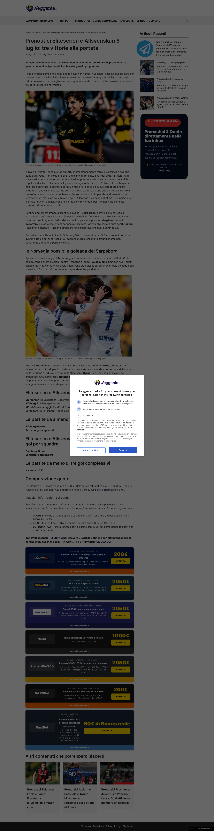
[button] (107, 416)
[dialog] (107, 415)
